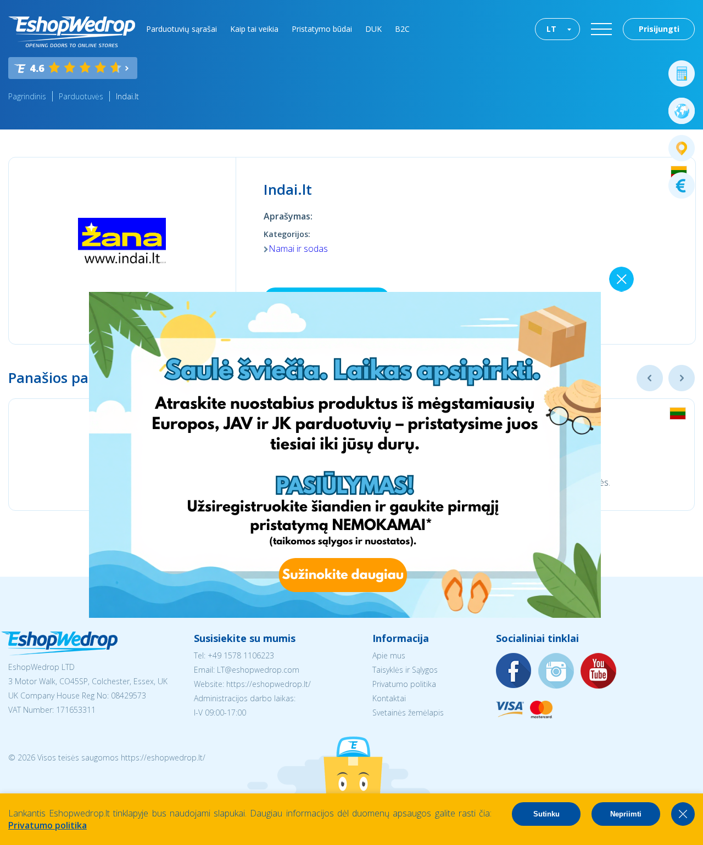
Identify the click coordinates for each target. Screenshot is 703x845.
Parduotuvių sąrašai (181, 29)
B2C (402, 29)
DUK (373, 29)
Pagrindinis (27, 96)
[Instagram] (556, 671)
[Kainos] (681, 185)
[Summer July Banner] (345, 615)
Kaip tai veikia (254, 29)
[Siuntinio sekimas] (681, 148)
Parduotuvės (81, 96)
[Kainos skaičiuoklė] (681, 73)
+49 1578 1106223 (241, 655)
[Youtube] (599, 671)
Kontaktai (389, 698)
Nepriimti (625, 814)
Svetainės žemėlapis (408, 712)
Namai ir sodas (298, 249)
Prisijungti (659, 29)
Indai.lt (127, 96)
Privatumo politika (404, 684)
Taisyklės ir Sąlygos (405, 669)
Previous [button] (650, 378)
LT (551, 29)
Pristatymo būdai (322, 29)
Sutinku (546, 814)
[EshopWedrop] (71, 31)
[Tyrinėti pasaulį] (681, 111)
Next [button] (681, 378)
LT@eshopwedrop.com (258, 669)
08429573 (128, 695)
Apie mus (388, 655)
